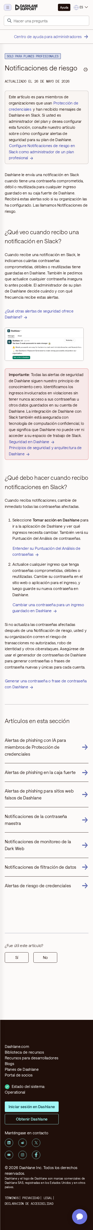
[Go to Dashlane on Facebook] (36, 1155)
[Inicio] (26, 7)
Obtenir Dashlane (32, 1119)
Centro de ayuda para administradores (48, 36)
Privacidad (31, 1198)
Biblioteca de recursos (24, 1052)
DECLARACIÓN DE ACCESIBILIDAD (29, 1203)
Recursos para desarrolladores (31, 1058)
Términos (12, 1198)
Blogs (9, 1063)
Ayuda (64, 7)
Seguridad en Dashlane (29, 441)
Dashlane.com (17, 1046)
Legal (48, 1198)
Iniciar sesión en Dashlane (32, 1106)
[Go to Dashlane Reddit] (22, 1143)
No (45, 957)
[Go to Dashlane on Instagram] (22, 1155)
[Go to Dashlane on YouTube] (9, 1155)
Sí (16, 957)
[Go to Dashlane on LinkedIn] (9, 1143)
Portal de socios (19, 1075)
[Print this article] (85, 70)
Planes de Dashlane (22, 1069)
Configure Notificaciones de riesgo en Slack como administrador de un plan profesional (42, 151)
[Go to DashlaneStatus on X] (36, 1143)
